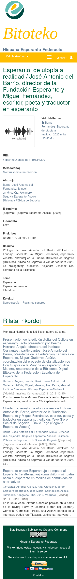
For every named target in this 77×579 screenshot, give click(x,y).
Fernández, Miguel (14, 188)
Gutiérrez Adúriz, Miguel (18, 385)
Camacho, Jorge (54, 486)
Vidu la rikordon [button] (16, 56)
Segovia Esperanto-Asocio (19, 196)
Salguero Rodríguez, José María (23, 491)
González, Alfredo (14, 486)
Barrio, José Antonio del (18, 185)
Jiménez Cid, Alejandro (17, 192)
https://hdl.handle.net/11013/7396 (24, 160)
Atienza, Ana (35, 486)
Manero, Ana (43, 385)
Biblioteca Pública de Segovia (21, 200)
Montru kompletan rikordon (20, 172)
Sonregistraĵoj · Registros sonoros (24, 302)
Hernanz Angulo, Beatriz (18, 381)
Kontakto (38, 575)
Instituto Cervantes (14, 389)
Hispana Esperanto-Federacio (32, 49)
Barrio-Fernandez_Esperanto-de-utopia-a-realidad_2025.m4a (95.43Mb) (55, 130)
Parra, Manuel (61, 385)
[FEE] (14, 10)
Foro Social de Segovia (42, 440)
